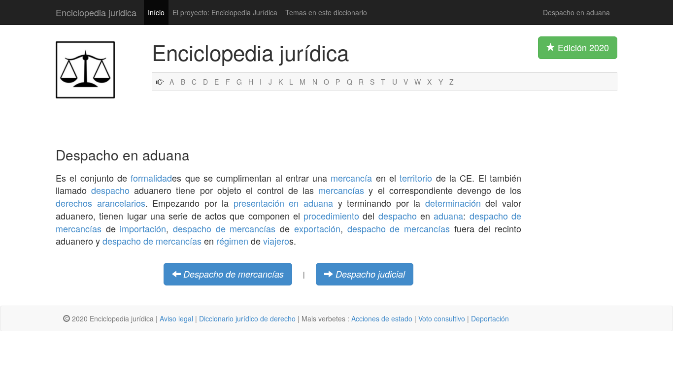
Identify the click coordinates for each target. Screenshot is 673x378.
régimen (232, 240)
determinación (453, 202)
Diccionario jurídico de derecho (247, 318)
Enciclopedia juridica (96, 12)
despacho (110, 190)
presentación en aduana (283, 202)
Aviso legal (176, 318)
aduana (448, 215)
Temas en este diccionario (326, 12)
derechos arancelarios (100, 202)
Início (156, 12)
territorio (416, 177)
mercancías (341, 190)
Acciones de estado (381, 318)
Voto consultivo (441, 318)
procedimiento (331, 215)
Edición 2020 (582, 47)
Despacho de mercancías (233, 274)
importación (143, 228)
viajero (276, 240)
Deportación (490, 318)
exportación (317, 228)
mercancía (351, 177)
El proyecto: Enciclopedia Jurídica (224, 12)
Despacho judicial (370, 274)
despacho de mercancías (224, 228)
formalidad (151, 177)
